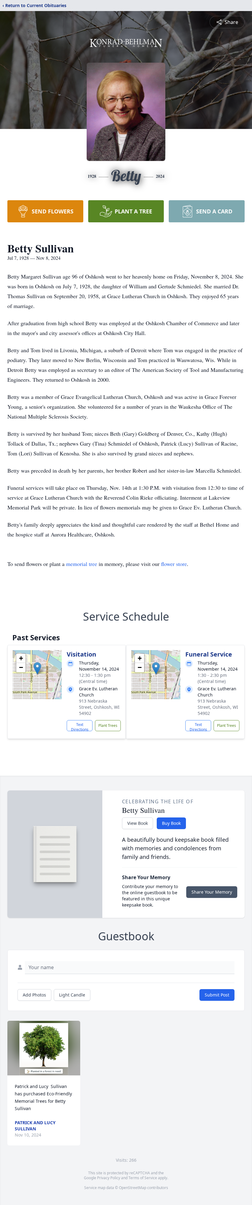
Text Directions (80, 726)
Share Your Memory (211, 892)
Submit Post (217, 995)
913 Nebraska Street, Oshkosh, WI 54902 (99, 707)
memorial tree (81, 563)
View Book (137, 823)
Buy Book (171, 823)
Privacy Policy (108, 1177)
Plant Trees (107, 725)
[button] (37, 668)
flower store (174, 563)
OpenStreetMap (132, 1187)
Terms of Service (142, 1177)
